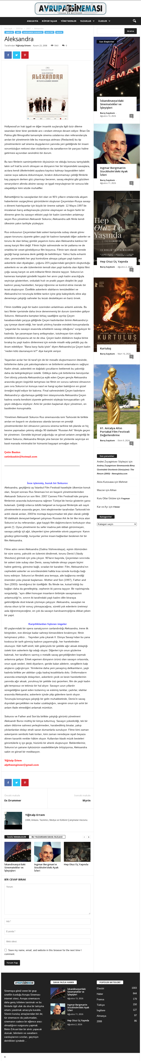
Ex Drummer (12, 800)
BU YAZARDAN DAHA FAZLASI (47, 836)
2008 (99, 1021)
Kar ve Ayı (102, 506)
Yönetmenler (68, 21)
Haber (100, 994)
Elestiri (49, 32)
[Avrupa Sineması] (70, 8)
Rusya (59, 32)
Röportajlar (49, 21)
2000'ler (19, 28)
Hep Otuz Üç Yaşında (76, 864)
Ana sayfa (8, 28)
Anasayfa (32, 21)
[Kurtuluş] (117, 315)
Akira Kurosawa (105, 482)
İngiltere (101, 1010)
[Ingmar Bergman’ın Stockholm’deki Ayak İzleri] (47, 852)
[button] (134, 21)
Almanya (101, 1016)
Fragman (125, 498)
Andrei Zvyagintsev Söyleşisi (112, 461)
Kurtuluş (105, 348)
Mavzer (101, 490)
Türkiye (101, 1005)
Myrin (87, 800)
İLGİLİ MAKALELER (16, 836)
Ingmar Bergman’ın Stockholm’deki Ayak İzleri (46, 867)
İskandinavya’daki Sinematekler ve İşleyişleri (15, 867)
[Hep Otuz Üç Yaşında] (77, 852)
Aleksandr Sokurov (32, 32)
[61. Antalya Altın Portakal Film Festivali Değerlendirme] (117, 401)
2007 (28, 28)
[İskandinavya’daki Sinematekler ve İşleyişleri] (17, 852)
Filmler (116, 507)
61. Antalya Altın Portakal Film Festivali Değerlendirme (115, 431)
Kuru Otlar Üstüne (106, 498)
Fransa (100, 999)
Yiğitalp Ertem (23, 45)
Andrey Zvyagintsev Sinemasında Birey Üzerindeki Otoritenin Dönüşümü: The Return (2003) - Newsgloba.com (116, 469)
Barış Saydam (107, 113)
